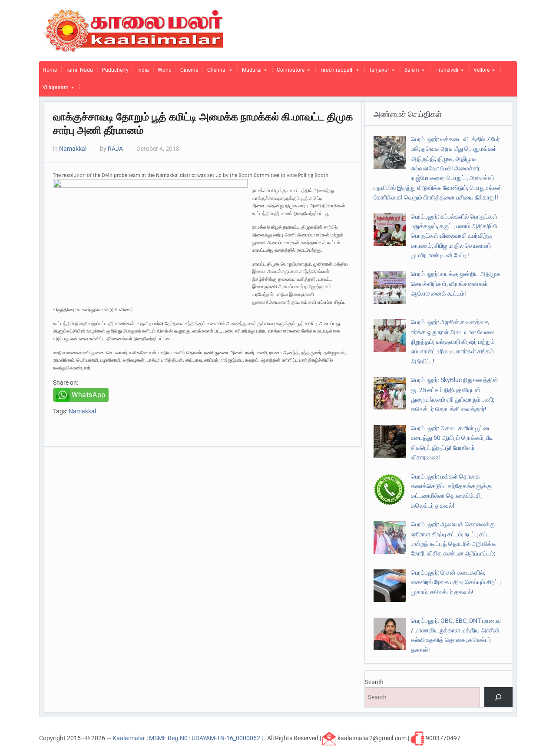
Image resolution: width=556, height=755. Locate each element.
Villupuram (54, 89)
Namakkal (72, 148)
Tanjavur (377, 72)
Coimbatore (288, 72)
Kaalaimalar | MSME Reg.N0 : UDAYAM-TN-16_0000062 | (188, 737)
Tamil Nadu (79, 70)
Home (50, 70)
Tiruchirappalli (335, 72)
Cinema (189, 70)
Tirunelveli (444, 72)
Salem (410, 72)
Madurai (249, 72)
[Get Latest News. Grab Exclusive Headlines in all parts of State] (133, 30)
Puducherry (115, 70)
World (165, 70)
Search (374, 682)
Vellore (480, 72)
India (143, 70)
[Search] (498, 697)
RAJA (115, 148)
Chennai (215, 72)
